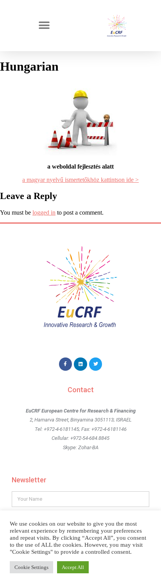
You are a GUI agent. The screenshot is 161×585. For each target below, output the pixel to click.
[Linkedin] (80, 364)
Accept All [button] (73, 567)
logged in (43, 212)
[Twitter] (95, 364)
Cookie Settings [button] (31, 567)
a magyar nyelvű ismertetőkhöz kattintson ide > (80, 179)
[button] (44, 25)
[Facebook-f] (65, 364)
